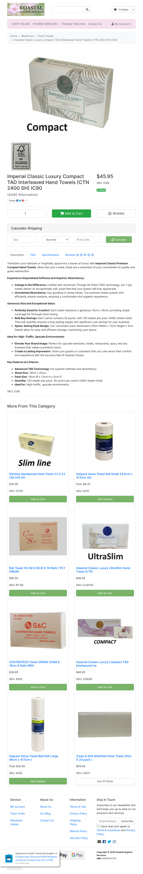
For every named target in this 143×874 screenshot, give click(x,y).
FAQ (33, 254)
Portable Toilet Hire (73, 23)
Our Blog (45, 813)
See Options (105, 499)
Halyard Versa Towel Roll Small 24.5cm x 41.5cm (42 (104, 475)
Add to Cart (73, 213)
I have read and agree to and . (116, 830)
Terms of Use (78, 806)
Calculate (120, 239)
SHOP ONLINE (21, 23)
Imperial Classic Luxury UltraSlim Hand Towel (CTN (103, 569)
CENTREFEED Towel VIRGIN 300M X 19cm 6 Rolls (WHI (34, 663)
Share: (12, 200)
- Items (122, 9)
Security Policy (79, 838)
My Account (17, 806)
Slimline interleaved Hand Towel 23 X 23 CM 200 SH (37, 475)
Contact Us (95, 23)
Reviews (70, 254)
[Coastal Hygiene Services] (26, 9)
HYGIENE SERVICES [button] (45, 23)
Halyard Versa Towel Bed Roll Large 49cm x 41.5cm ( (33, 757)
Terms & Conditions (108, 830)
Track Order (17, 813)
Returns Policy (78, 831)
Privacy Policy (78, 813)
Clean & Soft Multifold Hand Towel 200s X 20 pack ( (103, 757)
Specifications (50, 254)
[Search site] (87, 9)
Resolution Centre (16, 822)
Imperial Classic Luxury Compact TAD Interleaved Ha (102, 663)
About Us (45, 806)
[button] (121, 23)
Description (17, 254)
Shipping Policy (75, 822)
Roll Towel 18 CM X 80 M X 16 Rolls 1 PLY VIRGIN (37, 569)
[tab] (17, 254)
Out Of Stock (105, 781)
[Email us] (99, 842)
